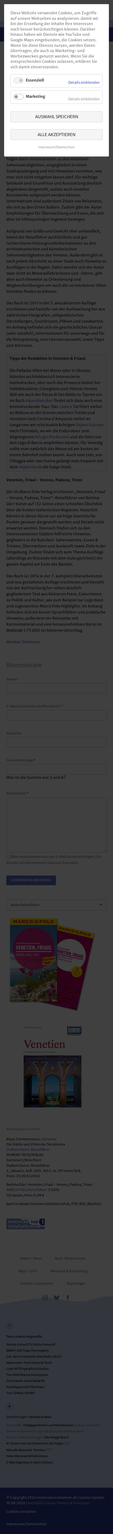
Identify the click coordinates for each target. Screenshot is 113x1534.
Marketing (35, 96)
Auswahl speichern (56, 116)
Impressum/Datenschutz (56, 147)
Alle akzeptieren (56, 134)
